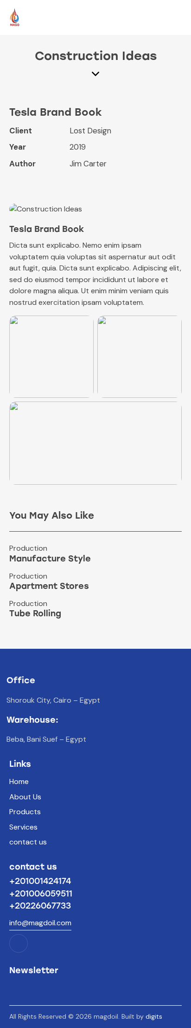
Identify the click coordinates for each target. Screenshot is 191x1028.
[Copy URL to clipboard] (79, 182)
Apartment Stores (49, 586)
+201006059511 (40, 894)
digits (154, 1016)
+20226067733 (40, 906)
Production (28, 548)
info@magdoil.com (40, 923)
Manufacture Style (50, 559)
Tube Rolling (35, 614)
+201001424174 (40, 881)
